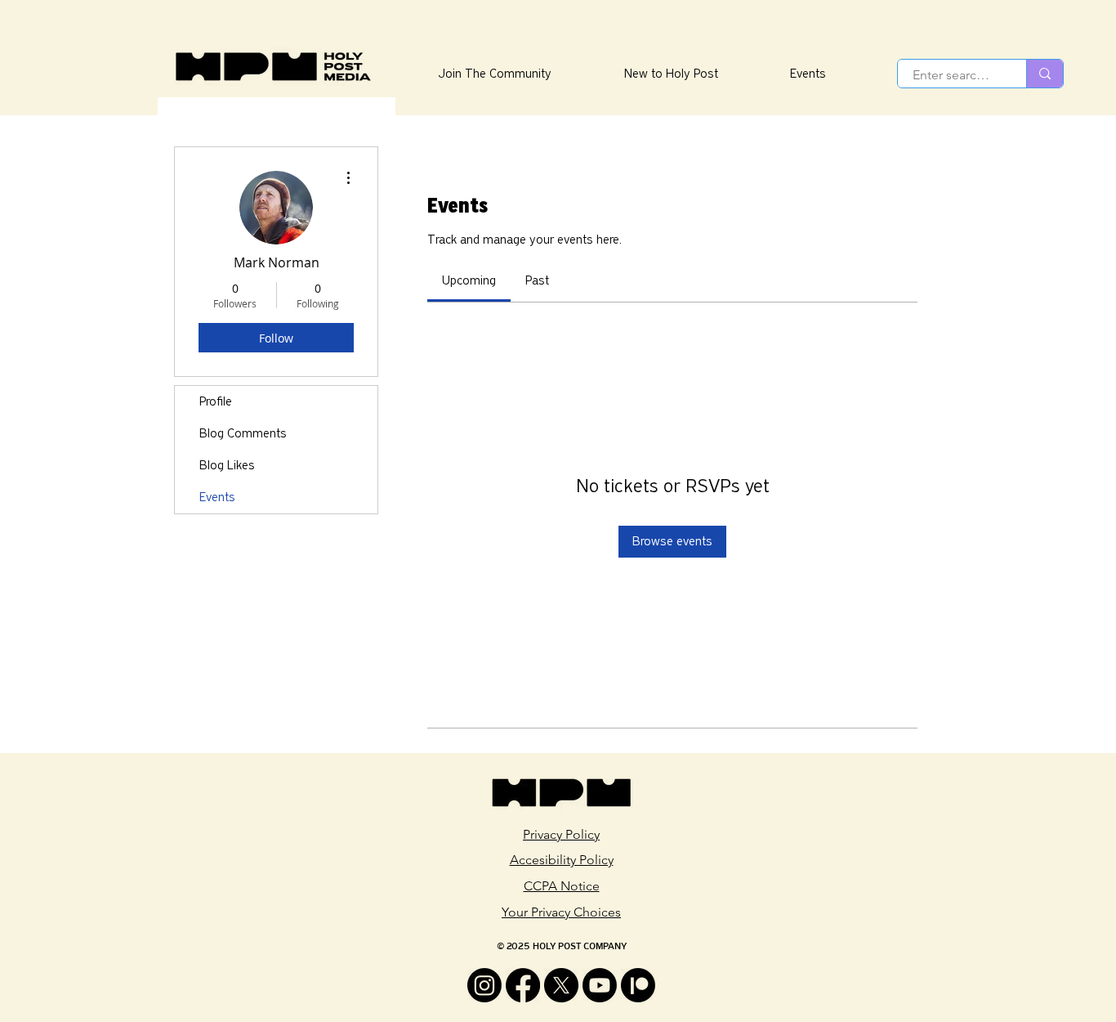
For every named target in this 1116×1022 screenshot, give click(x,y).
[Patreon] (638, 985)
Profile (215, 401)
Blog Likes (227, 465)
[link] (469, 280)
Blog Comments (243, 433)
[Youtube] (600, 985)
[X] (561, 985)
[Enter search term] (1044, 73)
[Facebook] (523, 985)
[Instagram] (484, 985)
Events (217, 497)
